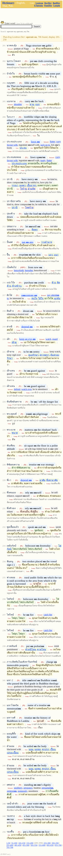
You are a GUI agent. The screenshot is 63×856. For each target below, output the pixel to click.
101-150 (21, 843)
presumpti (47, 788)
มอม (31, 749)
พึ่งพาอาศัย (52, 480)
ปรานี (14, 207)
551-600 (42, 845)
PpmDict (48, 5)
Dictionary (8, 2)
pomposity (22, 791)
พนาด (15, 433)
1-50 (8, 843)
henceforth (19, 270)
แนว (56, 254)
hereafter (29, 270)
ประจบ (23, 148)
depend (27, 326)
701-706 (9, 847)
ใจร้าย (23, 188)
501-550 (34, 845)
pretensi (12, 791)
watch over (26, 389)
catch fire (48, 614)
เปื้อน (53, 749)
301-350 (55, 843)
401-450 (18, 845)
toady (42, 160)
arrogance (28, 788)
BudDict (56, 3)
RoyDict (48, 3)
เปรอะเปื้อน (12, 752)
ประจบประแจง (19, 163)
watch (48, 339)
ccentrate (29, 295)
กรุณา (15, 185)
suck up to (45, 145)
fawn (35, 141)
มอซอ (38, 749)
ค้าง (54, 282)
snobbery (18, 788)
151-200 (30, 843)
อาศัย (42, 480)
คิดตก (35, 229)
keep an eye (27, 339)
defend (17, 389)
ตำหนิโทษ (30, 649)
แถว (50, 254)
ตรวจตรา (44, 355)
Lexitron (39, 3)
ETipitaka (38, 5)
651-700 (58, 845)
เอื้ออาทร (31, 185)
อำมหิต (31, 188)
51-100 (14, 843)
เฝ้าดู (14, 342)
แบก (37, 104)
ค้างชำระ (17, 286)
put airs (27, 242)
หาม (32, 104)
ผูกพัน (57, 298)
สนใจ (34, 298)
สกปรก (45, 749)
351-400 (9, 845)
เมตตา (22, 185)
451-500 (26, 845)
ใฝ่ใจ (40, 298)
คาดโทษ (41, 649)
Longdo (56, 5)
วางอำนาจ (46, 242)
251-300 (47, 843)
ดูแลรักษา (33, 355)
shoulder (18, 104)
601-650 (50, 845)
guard (55, 339)
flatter (52, 141)
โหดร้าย (29, 207)
